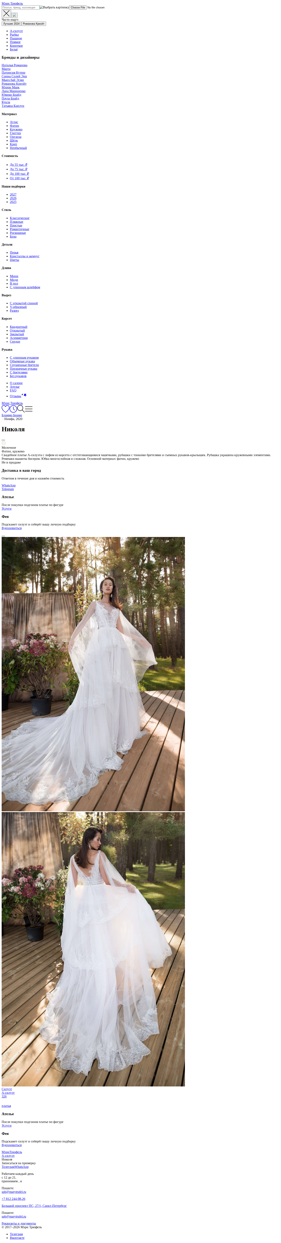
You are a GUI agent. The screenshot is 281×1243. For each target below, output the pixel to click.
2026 (13, 198)
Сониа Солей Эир (14, 76)
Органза (15, 136)
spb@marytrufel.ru (14, 1192)
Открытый (17, 330)
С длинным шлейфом (25, 287)
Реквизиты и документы (19, 1223)
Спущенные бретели (24, 365)
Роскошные (18, 233)
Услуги (7, 508)
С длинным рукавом (24, 357)
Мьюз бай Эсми (13, 80)
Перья (14, 252)
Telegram (8, 489)
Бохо (13, 236)
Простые (16, 225)
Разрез (14, 310)
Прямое (15, 42)
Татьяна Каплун (13, 106)
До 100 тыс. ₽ (19, 173)
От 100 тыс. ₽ (19, 178)
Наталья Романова (14, 65)
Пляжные (16, 221)
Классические (19, 218)
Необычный (18, 148)
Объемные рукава (22, 361)
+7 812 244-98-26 (13, 1199)
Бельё (14, 49)
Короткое (16, 45)
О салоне (16, 383)
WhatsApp (9, 485)
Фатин (14, 125)
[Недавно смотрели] (13, 411)
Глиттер (15, 133)
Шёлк (14, 140)
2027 (13, 194)
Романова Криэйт (33, 23)
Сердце (15, 341)
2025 (13, 202)
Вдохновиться (12, 528)
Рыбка (14, 34)
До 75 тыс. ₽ (18, 169)
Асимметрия (19, 338)
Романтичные (19, 229)
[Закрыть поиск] (6, 14)
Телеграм (16, 1234)
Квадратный (18, 326)
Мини (14, 276)
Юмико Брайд (11, 94)
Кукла (6, 102)
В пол (14, 283)
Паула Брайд (10, 98)
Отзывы (15, 396)
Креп (13, 144)
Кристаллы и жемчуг (24, 256)
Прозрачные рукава (23, 368)
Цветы (14, 260)
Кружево (16, 129)
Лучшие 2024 (11, 23)
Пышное (16, 38)
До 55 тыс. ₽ (18, 164)
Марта (6, 69)
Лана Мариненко (14, 91)
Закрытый (17, 334)
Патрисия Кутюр (13, 72)
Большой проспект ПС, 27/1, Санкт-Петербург (34, 1206)
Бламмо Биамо (12, 415)
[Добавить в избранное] (3, 440)
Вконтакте (17, 1238)
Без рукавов (18, 376)
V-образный (18, 307)
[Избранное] (5, 411)
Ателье (15, 386)
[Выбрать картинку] (14, 15)
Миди (14, 280)
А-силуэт (16, 31)
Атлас (14, 122)
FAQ (13, 390)
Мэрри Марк (11, 87)
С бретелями (19, 372)
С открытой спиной (24, 303)
